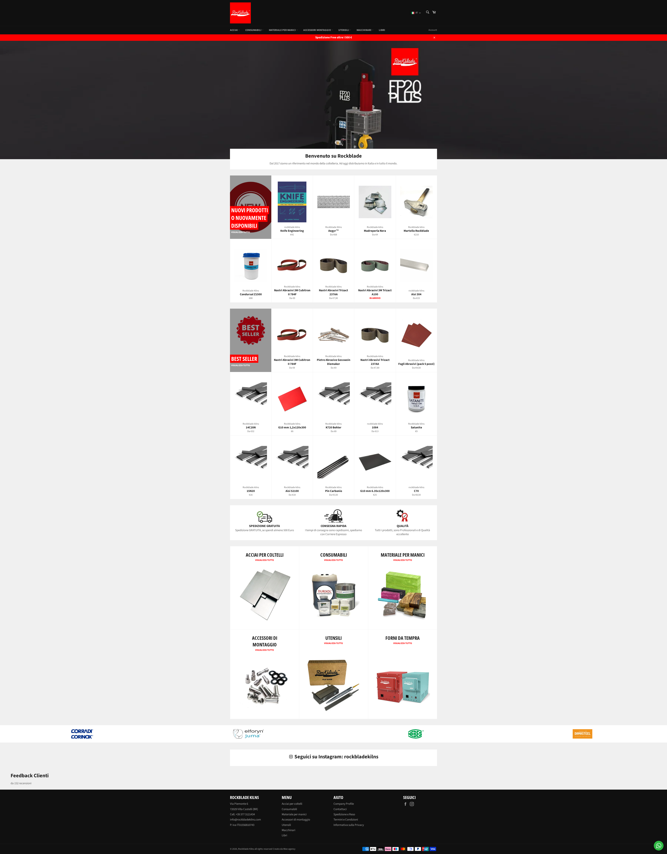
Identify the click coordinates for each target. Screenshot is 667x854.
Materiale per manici (294, 814)
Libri (382, 30)
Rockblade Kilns (246, 849)
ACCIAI (234, 30)
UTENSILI (344, 30)
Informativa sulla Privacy (349, 825)
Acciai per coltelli (292, 804)
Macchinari (364, 30)
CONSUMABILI (253, 30)
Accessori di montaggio (296, 820)
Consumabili (289, 809)
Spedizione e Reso (344, 814)
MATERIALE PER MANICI (282, 30)
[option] (333, 98)
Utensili (286, 825)
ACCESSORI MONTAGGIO (317, 30)
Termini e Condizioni (346, 820)
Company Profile (344, 804)
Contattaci (340, 809)
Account (433, 30)
